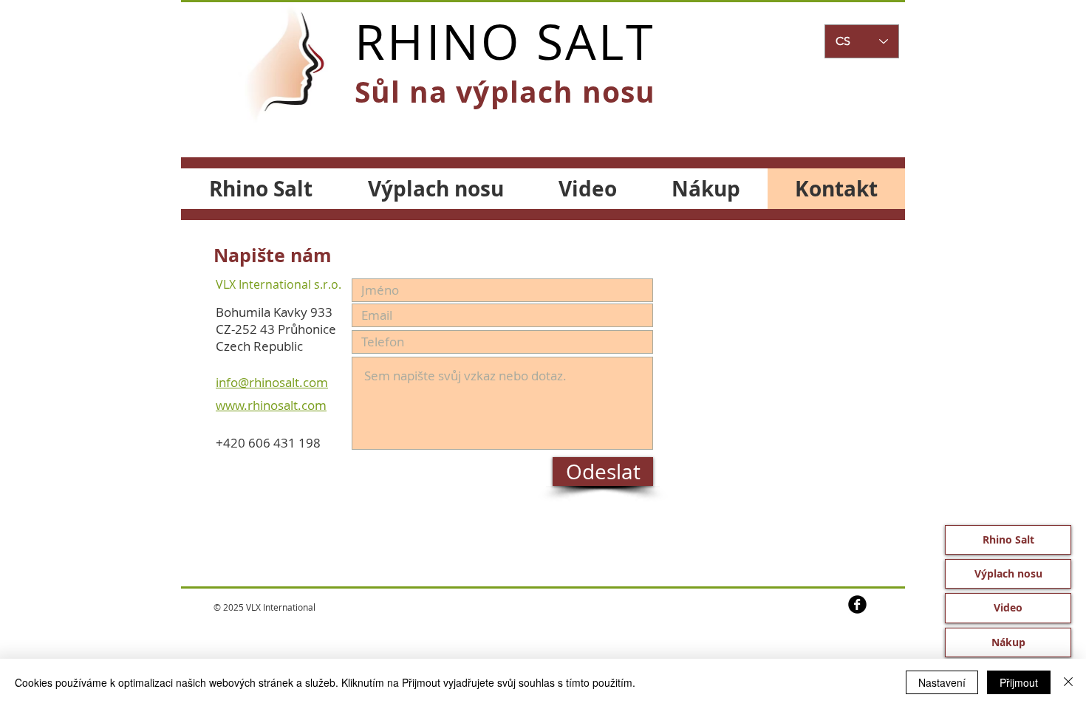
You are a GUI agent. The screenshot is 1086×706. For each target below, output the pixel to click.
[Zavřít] (1068, 682)
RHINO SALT (505, 41)
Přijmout (1019, 682)
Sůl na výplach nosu (505, 92)
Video (1008, 607)
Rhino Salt (1008, 539)
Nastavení (942, 682)
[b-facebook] (857, 604)
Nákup (1008, 642)
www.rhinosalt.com (271, 405)
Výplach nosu (1008, 573)
